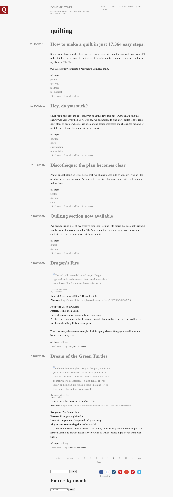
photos (53, 79)
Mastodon (105, 475)
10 (126, 458)
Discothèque (82, 174)
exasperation (56, 146)
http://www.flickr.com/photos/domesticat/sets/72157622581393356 (96, 405)
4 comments (87, 155)
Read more (56, 96)
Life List (67, 62)
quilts (138, 6)
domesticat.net (61, 7)
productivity (56, 151)
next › (140, 458)
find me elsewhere (125, 6)
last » (99, 462)
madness (54, 87)
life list (112, 6)
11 (132, 458)
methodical (56, 91)
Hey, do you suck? (69, 105)
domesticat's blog (71, 96)
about (103, 6)
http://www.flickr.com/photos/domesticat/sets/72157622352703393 (96, 300)
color (53, 202)
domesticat (57, 292)
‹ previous (69, 458)
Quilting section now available (81, 216)
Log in (67, 346)
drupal (53, 244)
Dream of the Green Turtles (78, 356)
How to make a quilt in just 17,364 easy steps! (97, 44)
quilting (54, 83)
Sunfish (93, 424)
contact (104, 9)
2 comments (87, 206)
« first (58, 458)
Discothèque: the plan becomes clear (88, 165)
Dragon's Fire (64, 263)
